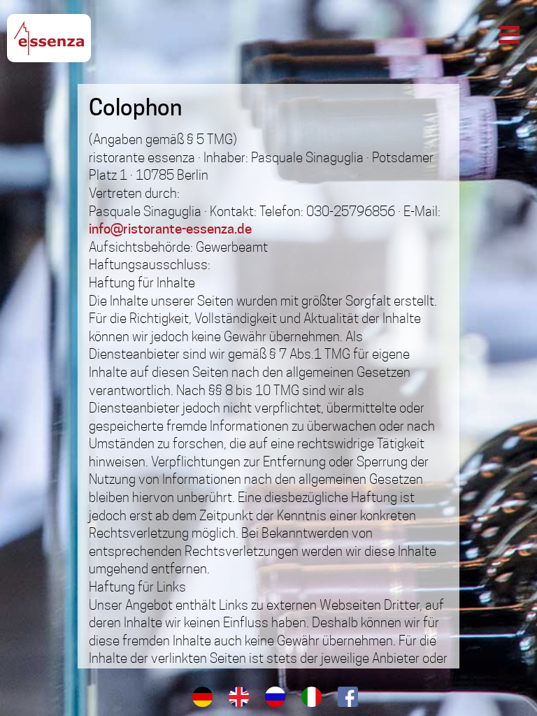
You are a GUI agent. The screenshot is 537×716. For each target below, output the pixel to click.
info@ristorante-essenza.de (170, 228)
